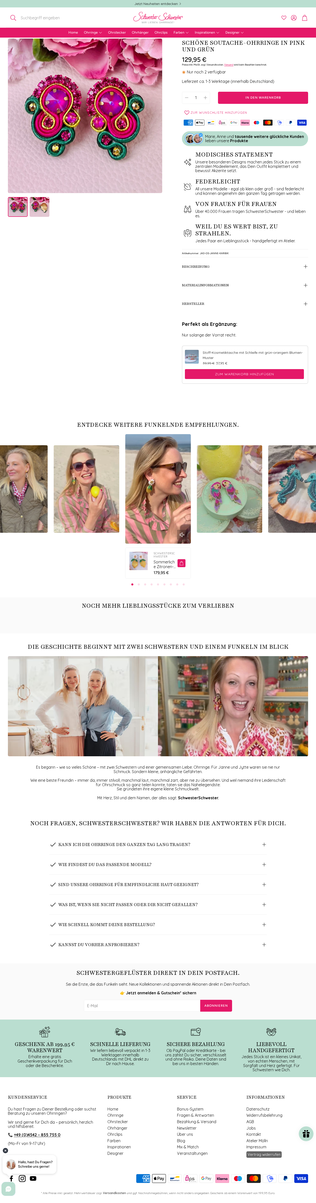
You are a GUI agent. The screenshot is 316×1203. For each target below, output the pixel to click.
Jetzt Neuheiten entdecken (156, 3)
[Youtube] (33, 1178)
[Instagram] (22, 1178)
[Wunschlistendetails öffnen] (283, 17)
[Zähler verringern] (186, 97)
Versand (228, 64)
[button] (40, 18)
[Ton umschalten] (182, 535)
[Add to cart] (181, 563)
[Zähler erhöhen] (205, 97)
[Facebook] (11, 1178)
